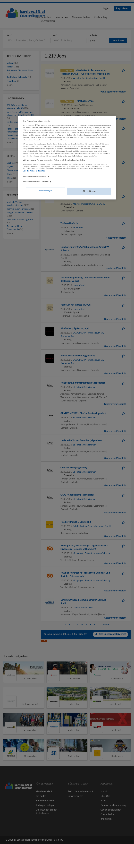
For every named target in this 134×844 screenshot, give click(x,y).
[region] (67, 158)
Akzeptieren (89, 191)
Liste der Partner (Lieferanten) (34, 171)
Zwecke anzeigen (45, 191)
